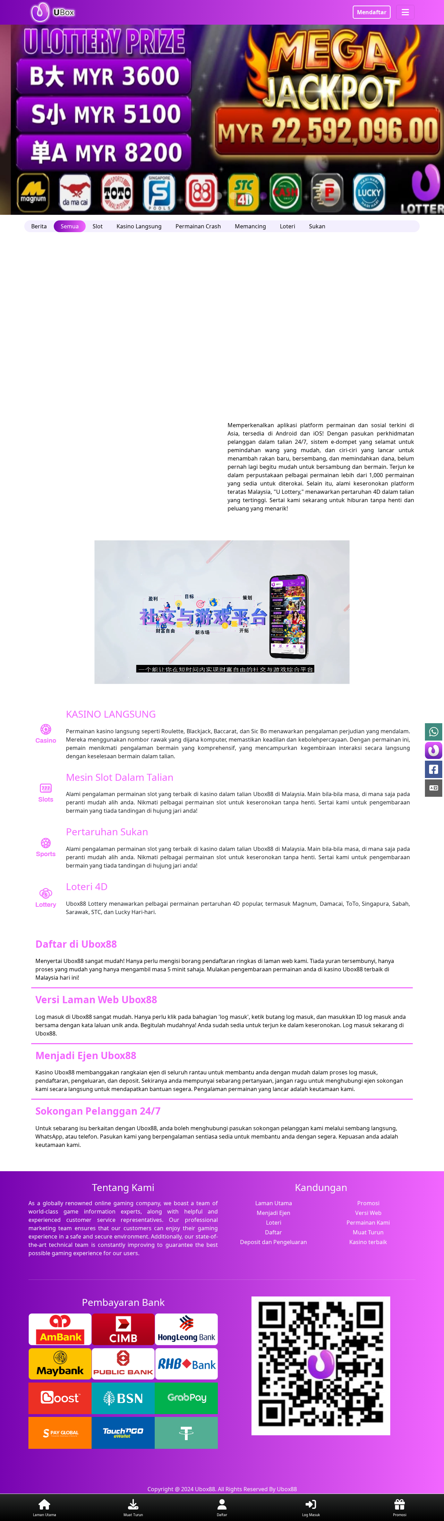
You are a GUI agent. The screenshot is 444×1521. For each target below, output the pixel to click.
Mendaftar (371, 12)
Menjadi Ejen (273, 1213)
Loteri (287, 226)
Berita (39, 226)
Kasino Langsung (139, 226)
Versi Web (368, 1213)
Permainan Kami (368, 1222)
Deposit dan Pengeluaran (273, 1242)
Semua (70, 226)
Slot (98, 226)
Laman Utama (273, 1203)
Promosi (368, 1203)
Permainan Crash (198, 226)
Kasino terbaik (368, 1242)
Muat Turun (368, 1232)
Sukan (317, 226)
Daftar (273, 1232)
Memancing (250, 226)
